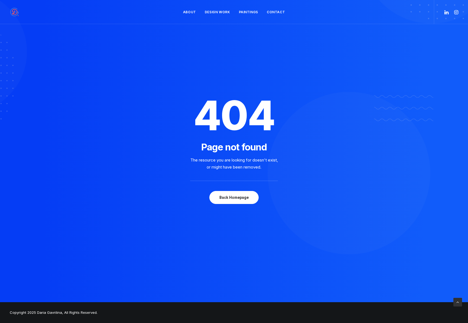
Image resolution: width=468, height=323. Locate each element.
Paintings (248, 12)
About (189, 12)
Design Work (217, 12)
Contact (276, 12)
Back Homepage (234, 197)
